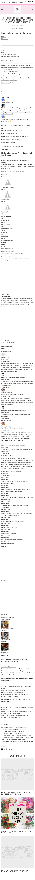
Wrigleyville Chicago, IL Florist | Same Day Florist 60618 (16, 832)
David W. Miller (5, 426)
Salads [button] (3, 244)
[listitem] (17, 477)
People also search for (8, 617)
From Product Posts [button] (7, 248)
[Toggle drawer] (2, 9)
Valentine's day (28, 741)
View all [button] (3, 177)
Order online (5, 479)
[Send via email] (9, 749)
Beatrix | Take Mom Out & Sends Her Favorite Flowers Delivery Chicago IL (16, 793)
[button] (17, 37)
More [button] (22, 440)
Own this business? (18, 146)
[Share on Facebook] (2, 749)
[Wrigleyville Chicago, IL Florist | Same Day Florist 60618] (17, 813)
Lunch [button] (3, 246)
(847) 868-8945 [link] (11, 142)
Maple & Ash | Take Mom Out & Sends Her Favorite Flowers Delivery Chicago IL (14, 871)
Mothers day (29, 737)
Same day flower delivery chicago (12, 741)
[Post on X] (4, 749)
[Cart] (33, 9)
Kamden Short (5, 357)
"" (8, 102)
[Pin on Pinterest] (7, 749)
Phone (3, 142)
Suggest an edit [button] (6, 146)
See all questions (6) (16, 254)
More (23, 468)
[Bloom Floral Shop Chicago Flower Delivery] (17, 9)
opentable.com (26, 136)
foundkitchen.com (11, 133)
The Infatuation (6, 296)
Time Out (4, 342)
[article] (17, 78)
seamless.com (18, 139)
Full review (8, 261)
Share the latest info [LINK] (18, 172)
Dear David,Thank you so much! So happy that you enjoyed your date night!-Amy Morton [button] (17, 449)
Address (3, 125)
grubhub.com (10, 139)
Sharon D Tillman (6, 392)
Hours (3, 128)
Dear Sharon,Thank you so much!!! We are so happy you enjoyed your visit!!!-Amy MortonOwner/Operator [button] (16, 415)
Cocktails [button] (4, 242)
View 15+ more (6, 619)
